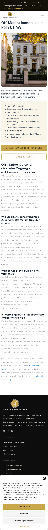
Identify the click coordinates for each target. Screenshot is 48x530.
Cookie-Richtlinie (23, 527)
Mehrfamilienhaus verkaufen (13, 446)
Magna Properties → (16, 8)
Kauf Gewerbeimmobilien (12, 465)
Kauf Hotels (7, 473)
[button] (44, 478)
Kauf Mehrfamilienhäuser (12, 469)
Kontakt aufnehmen (24, 157)
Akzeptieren (24, 506)
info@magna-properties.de (12, 5)
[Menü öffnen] (42, 14)
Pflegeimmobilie (9, 454)
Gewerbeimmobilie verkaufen (14, 442)
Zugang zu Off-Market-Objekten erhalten (24, 148)
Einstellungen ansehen (24, 520)
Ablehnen (24, 513)
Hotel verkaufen (8, 450)
